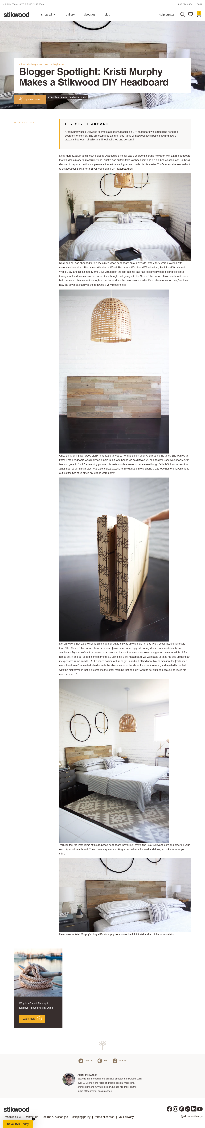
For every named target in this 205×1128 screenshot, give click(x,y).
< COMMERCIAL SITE (13, 4)
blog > (34, 64)
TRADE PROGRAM (35, 4)
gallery (70, 14)
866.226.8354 (185, 4)
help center (166, 14)
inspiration (58, 64)
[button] (18, 1124)
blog (107, 14)
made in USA (13, 1117)
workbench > (45, 64)
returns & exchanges (55, 1117)
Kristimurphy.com (110, 934)
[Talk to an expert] (191, 14)
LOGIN (199, 4)
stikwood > (25, 64)
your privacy (126, 1117)
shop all (47, 14)
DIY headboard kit (121, 168)
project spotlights (70, 97)
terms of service (104, 1117)
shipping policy (81, 1117)
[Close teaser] (33, 1119)
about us (90, 14)
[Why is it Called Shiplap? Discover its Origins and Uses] (38, 972)
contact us (31, 1117)
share (84, 97)
